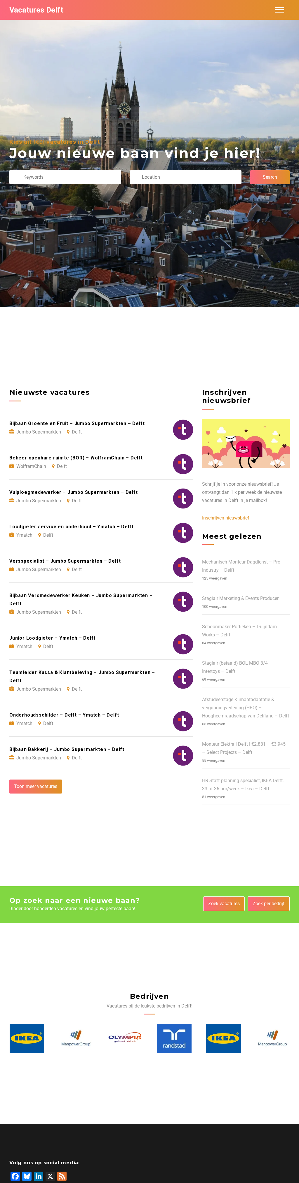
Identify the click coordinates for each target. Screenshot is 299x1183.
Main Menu (279, 10)
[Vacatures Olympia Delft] (76, 1038)
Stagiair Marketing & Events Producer (240, 598)
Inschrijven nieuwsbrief (225, 518)
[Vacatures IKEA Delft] (174, 1038)
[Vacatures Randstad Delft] (125, 1038)
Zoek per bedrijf (269, 903)
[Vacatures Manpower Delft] (26, 1038)
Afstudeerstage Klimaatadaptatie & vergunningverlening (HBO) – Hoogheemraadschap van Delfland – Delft (245, 708)
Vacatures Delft (36, 10)
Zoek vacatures (224, 903)
